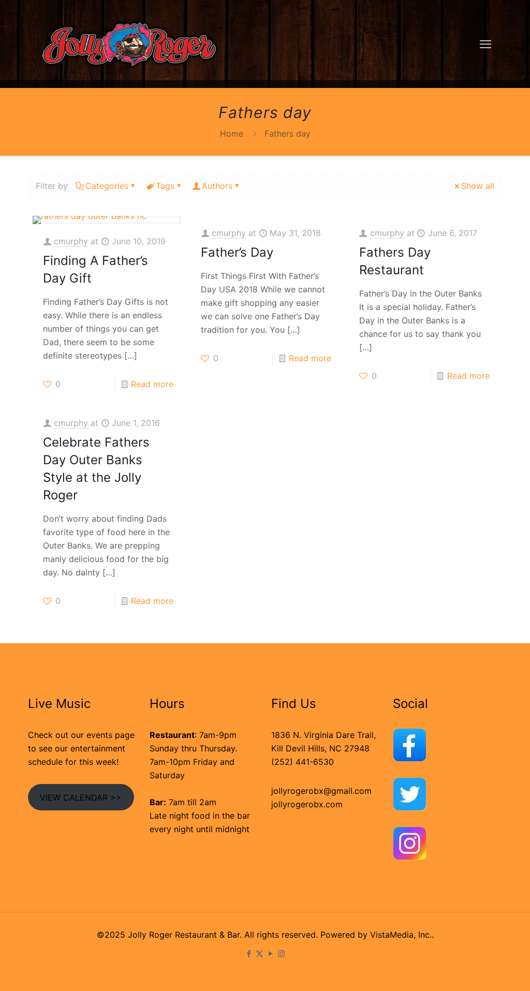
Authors (217, 186)
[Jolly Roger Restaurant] (129, 43)
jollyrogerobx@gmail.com (321, 791)
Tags (165, 186)
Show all (477, 186)
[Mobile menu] (485, 44)
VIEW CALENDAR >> (81, 797)
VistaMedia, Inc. (401, 934)
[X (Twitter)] (259, 953)
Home (231, 133)
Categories (106, 186)
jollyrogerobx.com (307, 804)
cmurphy (71, 241)
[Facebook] (249, 953)
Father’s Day (237, 252)
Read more (152, 384)
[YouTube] (270, 953)
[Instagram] (281, 953)
